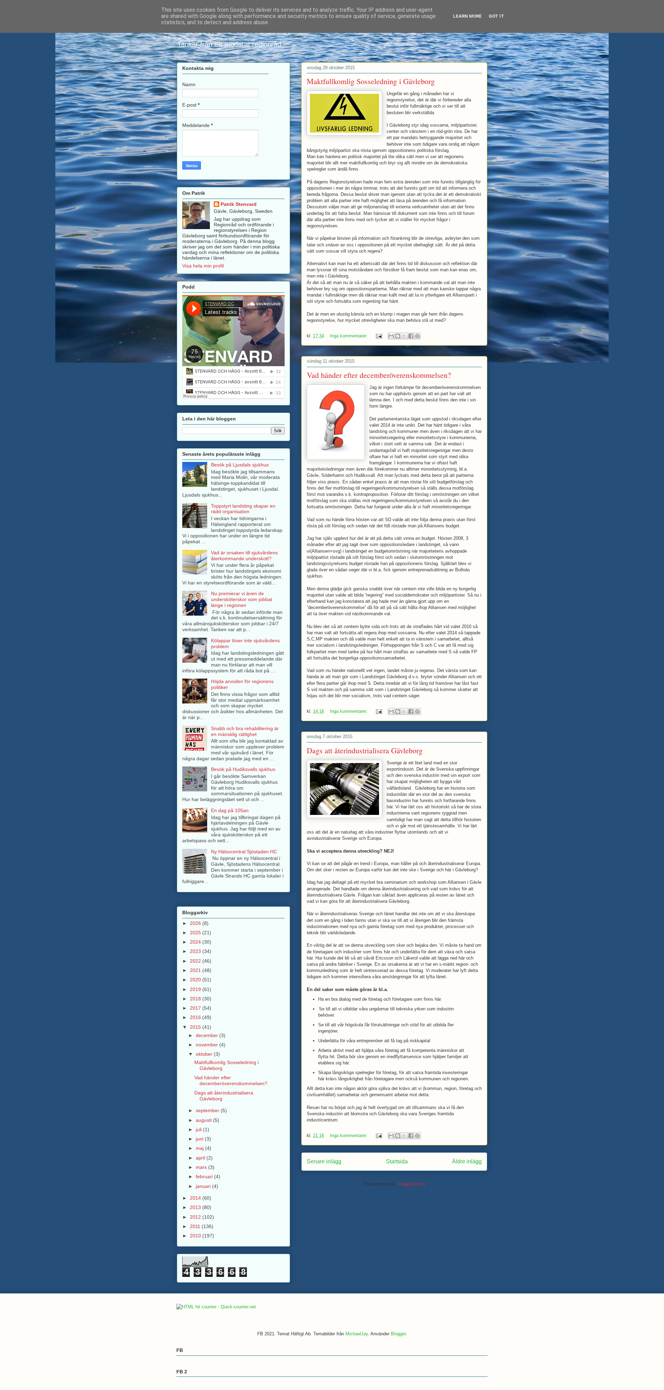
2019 (196, 989)
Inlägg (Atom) (411, 1184)
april (201, 1158)
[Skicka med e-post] (391, 336)
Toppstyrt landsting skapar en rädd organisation (243, 509)
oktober (205, 1054)
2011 (196, 1226)
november (207, 1044)
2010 (196, 1235)
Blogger (398, 1333)
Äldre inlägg (467, 1161)
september (208, 1110)
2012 (196, 1217)
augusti (204, 1120)
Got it (496, 16)
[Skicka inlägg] (379, 335)
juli (199, 1129)
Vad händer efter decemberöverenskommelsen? (379, 375)
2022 (196, 961)
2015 (196, 1027)
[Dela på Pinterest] (417, 336)
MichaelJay (356, 1333)
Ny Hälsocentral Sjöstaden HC (244, 851)
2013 (196, 1207)
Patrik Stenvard (239, 204)
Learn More (467, 16)
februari (205, 1176)
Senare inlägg (324, 1161)
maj (200, 1148)
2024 (196, 942)
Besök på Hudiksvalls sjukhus (243, 769)
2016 (196, 1017)
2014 (196, 1198)
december (207, 1035)
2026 (196, 923)
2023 (196, 951)
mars (202, 1167)
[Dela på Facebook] (410, 336)
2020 (196, 979)
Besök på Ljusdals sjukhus (240, 464)
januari (204, 1186)
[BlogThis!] (397, 336)
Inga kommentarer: (349, 335)
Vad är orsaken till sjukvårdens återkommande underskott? (244, 555)
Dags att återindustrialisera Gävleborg (365, 750)
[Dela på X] (404, 336)
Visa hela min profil (203, 266)
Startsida (397, 1161)
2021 (196, 970)
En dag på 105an (230, 810)
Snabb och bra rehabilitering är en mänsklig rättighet (245, 731)
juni (200, 1139)
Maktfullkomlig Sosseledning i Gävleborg (371, 81)
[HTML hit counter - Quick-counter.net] (216, 1306)
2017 (196, 1008)
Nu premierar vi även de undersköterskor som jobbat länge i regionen (241, 599)
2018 (196, 998)
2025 (196, 932)
